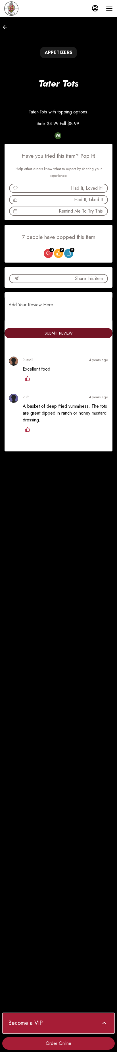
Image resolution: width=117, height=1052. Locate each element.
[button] (7, 27)
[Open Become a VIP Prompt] (104, 1023)
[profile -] (95, 8)
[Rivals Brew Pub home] (29, 8)
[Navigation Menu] (109, 8)
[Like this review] (29, 378)
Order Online (58, 1043)
